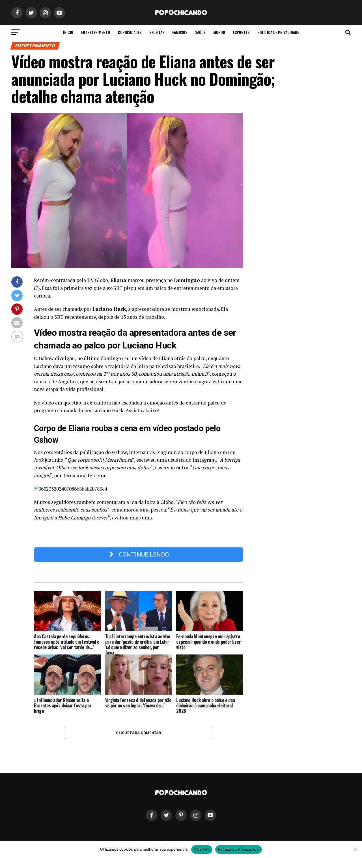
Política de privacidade (278, 32)
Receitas (156, 32)
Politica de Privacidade (238, 849)
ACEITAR (202, 849)
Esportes (241, 32)
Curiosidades (129, 32)
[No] (355, 849)
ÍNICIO (68, 32)
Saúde (200, 32)
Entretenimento (95, 32)
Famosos (179, 32)
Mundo (219, 32)
